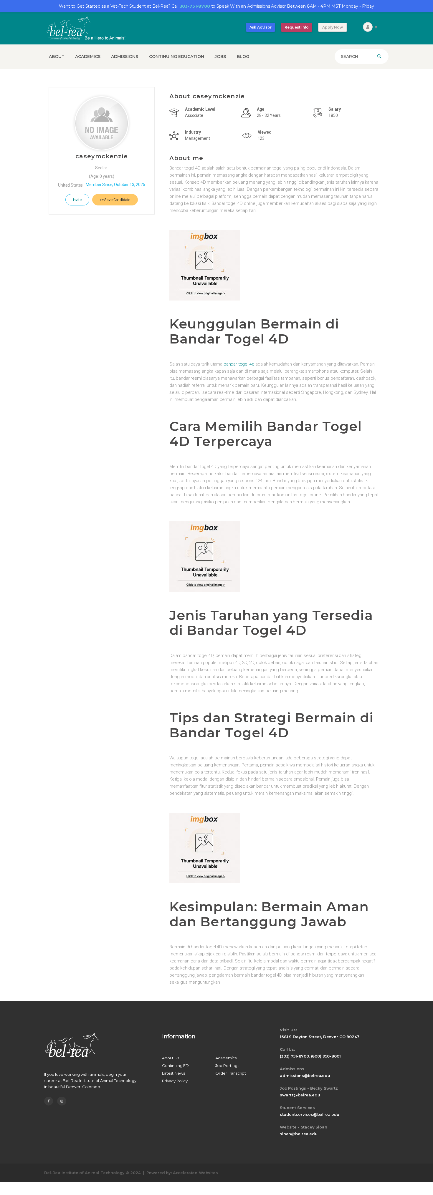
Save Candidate (117, 199)
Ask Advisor (260, 27)
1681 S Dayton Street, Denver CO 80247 (319, 1036)
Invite (77, 199)
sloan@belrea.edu (299, 1133)
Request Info (297, 27)
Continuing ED (175, 1065)
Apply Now (332, 27)
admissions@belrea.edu (305, 1075)
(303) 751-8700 (294, 1056)
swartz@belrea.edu (300, 1095)
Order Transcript (230, 1073)
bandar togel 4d (239, 364)
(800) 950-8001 (326, 1056)
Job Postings (227, 1065)
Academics (226, 1057)
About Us (170, 1057)
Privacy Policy (175, 1080)
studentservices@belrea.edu (309, 1114)
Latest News (173, 1073)
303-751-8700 (195, 6)
